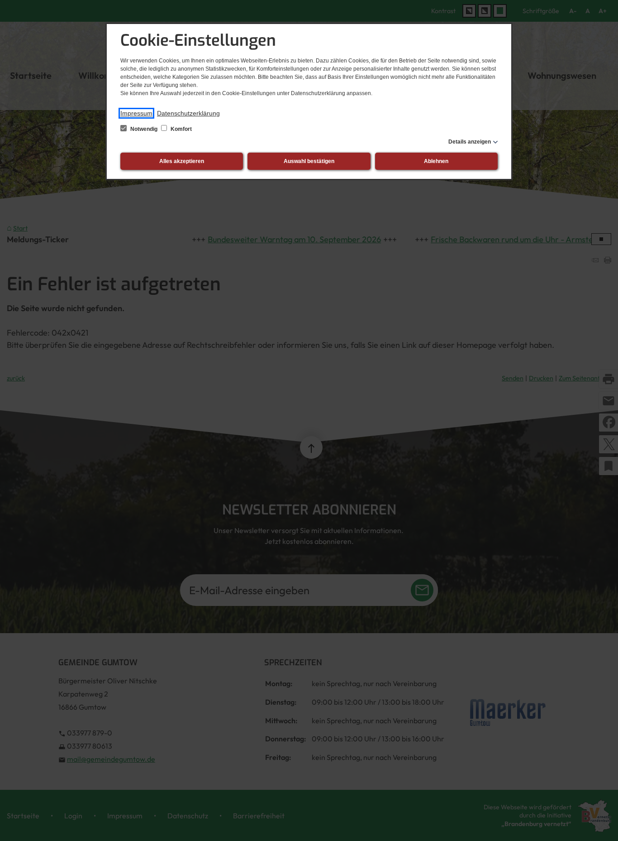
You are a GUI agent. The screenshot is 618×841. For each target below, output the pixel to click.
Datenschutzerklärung (188, 113)
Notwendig (144, 129)
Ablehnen (436, 161)
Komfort (180, 129)
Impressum (136, 113)
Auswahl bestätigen (309, 161)
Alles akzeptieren (181, 161)
